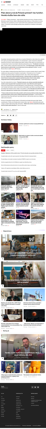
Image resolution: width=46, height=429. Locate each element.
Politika (17, 414)
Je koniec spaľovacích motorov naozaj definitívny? (31, 123)
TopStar (2, 409)
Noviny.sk (18, 396)
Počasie (2, 416)
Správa (31, 102)
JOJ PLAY (2, 398)
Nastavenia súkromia (35, 405)
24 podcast (18, 407)
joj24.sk (17, 398)
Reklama (32, 396)
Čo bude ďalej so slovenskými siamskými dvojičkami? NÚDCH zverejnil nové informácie (18, 159)
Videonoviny (18, 402)
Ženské (2, 407)
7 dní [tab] (8, 150)
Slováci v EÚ (18, 418)
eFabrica (39, 425)
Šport (2, 405)
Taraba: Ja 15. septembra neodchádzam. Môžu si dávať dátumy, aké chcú (15, 168)
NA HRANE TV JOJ (19, 405)
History (2, 414)
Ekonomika (18, 416)
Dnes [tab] (3, 150)
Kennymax (29, 425)
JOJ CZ (2, 402)
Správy (13, 68)
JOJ (1, 396)
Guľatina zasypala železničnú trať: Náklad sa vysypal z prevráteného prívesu (16, 162)
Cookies (32, 403)
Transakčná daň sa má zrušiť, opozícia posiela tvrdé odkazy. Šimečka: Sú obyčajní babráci (18, 156)
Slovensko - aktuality (20, 409)
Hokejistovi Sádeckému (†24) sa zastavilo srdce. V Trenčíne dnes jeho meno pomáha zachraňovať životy (21, 153)
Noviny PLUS (18, 400)
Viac (37, 4)
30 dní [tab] (12, 150)
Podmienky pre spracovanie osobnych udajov (36, 401)
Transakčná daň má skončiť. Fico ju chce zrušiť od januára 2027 (13, 171)
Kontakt (32, 398)
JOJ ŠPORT (3, 400)
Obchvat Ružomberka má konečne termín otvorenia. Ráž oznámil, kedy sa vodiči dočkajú (18, 165)
